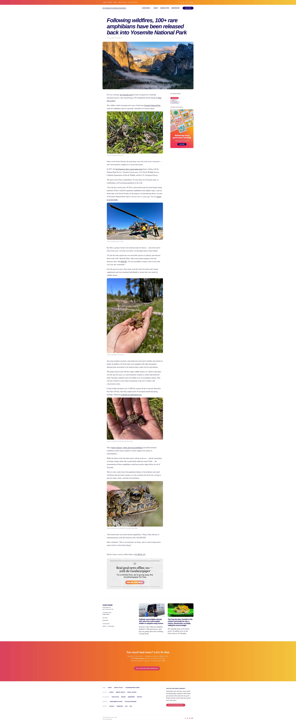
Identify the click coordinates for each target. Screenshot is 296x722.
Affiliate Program (130, 701)
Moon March (109, 719)
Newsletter (164, 8)
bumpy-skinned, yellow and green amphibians (127, 447)
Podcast (139, 697)
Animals (174, 100)
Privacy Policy (118, 687)
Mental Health (122, 2)
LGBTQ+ (115, 2)
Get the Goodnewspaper (176, 705)
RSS (131, 706)
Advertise (120, 706)
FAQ (126, 706)
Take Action (115, 697)
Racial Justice (132, 2)
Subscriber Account (116, 701)
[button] (146, 8)
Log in (191, 2)
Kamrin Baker (176, 93)
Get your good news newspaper (147, 668)
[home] (114, 8)
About (156, 8)
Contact (111, 706)
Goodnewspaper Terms (132, 687)
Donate (123, 697)
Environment (175, 102)
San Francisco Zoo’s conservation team (129, 169)
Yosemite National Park (152, 105)
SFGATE (124, 261)
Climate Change (107, 2)
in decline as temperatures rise (131, 394)
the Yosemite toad (126, 94)
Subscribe (188, 8)
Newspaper (175, 8)
